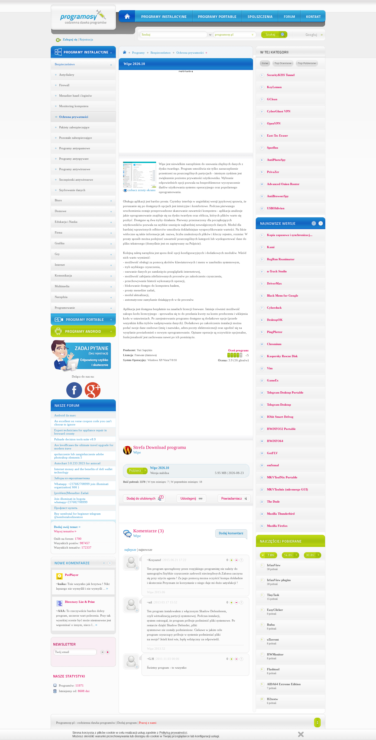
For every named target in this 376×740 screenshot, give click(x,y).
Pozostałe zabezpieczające (75, 137)
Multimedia (62, 286)
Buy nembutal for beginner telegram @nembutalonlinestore (77, 515)
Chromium (274, 344)
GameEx (273, 380)
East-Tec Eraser (277, 135)
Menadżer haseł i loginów (75, 95)
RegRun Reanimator (281, 259)
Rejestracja (86, 39)
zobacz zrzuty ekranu (141, 190)
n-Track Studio (277, 271)
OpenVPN (273, 123)
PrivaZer (273, 172)
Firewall (64, 85)
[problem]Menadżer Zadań (71, 493)
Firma (58, 232)
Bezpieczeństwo (65, 64)
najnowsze (145, 550)
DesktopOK (275, 319)
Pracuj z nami (147, 722)
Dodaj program (127, 722)
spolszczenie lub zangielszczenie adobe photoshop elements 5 (79, 455)
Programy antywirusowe (74, 169)
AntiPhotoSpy (276, 159)
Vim (270, 368)
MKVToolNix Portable (282, 477)
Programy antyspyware (74, 158)
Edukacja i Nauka (66, 221)
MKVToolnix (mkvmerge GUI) (287, 489)
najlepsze (130, 550)
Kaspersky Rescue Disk (282, 356)
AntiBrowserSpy (278, 196)
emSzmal (273, 465)
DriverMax (274, 283)
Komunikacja (63, 275)
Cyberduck (274, 307)
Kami (270, 247)
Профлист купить (65, 507)
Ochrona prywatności (73, 116)
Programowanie (65, 307)
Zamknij (301, 734)
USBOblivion (275, 208)
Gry (57, 254)
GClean (272, 99)
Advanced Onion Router (283, 184)
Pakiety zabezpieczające (74, 127)
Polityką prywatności (173, 732)
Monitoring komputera (73, 106)
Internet (60, 264)
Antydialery (66, 74)
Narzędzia (61, 297)
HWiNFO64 (275, 441)
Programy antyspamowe (74, 148)
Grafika (59, 243)
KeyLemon (274, 87)
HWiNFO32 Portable (281, 428)
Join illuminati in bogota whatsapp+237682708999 (71, 500)
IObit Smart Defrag (280, 416)
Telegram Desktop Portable (285, 392)
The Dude (273, 501)
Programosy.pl (65, 722)
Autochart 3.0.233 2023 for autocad (77, 463)
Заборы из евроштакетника (72, 478)
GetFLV (272, 453)
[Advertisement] (186, 111)
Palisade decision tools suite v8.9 (75, 439)
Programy (138, 52)
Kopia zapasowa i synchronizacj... (289, 235)
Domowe (60, 211)
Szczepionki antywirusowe (76, 179)
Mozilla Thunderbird (281, 513)
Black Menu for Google (282, 295)
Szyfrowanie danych (72, 190)
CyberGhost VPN (278, 111)
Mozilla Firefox (277, 525)
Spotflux (272, 147)
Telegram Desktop (279, 404)
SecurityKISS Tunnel (281, 75)
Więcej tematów (64, 531)
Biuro (58, 200)
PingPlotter (274, 332)
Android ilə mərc (65, 415)
